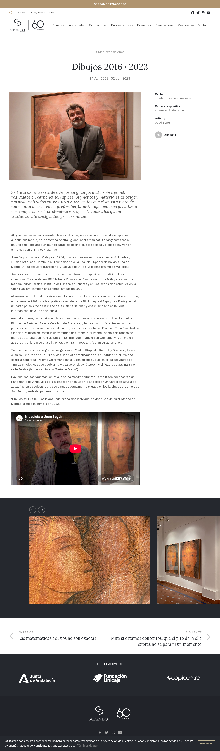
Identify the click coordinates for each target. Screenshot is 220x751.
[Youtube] (208, 12)
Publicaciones (121, 25)
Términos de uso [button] (87, 745)
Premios (143, 25)
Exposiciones (98, 25)
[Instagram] (203, 12)
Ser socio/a (186, 25)
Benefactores (165, 25)
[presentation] (32, 509)
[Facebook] (193, 12)
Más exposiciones (111, 52)
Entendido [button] (206, 743)
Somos (57, 25)
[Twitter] (198, 12)
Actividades (77, 25)
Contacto (203, 25)
